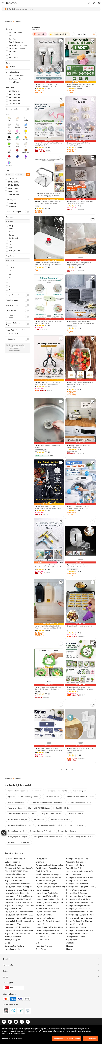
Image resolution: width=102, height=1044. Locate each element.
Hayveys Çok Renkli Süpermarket (80, 877)
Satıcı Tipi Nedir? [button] (21, 330)
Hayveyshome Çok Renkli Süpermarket (19, 927)
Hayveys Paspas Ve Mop (76, 927)
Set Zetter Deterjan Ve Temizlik (48, 877)
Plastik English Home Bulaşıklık (49, 874)
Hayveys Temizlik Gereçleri (60, 819)
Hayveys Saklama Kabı (45, 914)
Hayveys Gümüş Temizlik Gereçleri (80, 836)
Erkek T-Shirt (41, 949)
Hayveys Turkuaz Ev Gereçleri (18, 842)
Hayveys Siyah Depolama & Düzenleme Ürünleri (81, 930)
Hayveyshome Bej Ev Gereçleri (78, 905)
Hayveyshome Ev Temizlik (51, 814)
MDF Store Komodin (74, 874)
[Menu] (3, 3)
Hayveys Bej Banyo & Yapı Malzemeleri (50, 933)
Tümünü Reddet (91, 1038)
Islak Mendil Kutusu (52, 796)
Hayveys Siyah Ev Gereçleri (17, 836)
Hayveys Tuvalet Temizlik (76, 880)
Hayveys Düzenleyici (13, 880)
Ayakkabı (70, 942)
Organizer (11, 796)
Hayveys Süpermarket (16, 831)
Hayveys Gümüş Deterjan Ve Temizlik (81, 886)
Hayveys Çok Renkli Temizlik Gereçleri (48, 836)
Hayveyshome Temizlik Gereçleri (50, 825)
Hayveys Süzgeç (42, 890)
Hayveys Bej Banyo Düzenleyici (48, 921)
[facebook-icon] (22, 1022)
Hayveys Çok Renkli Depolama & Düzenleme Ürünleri (19, 921)
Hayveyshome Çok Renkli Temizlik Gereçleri (50, 899)
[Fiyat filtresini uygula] (28, 174)
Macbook (70, 946)
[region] (51, 1034)
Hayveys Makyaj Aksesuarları (47, 930)
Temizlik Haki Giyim (15, 808)
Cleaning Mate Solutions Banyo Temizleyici (46, 802)
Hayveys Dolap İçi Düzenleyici (17, 893)
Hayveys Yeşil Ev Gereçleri (76, 890)
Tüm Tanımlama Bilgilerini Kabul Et (66, 1038)
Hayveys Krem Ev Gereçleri (17, 819)
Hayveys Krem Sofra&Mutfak (47, 908)
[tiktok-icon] (10, 1022)
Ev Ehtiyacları (36, 791)
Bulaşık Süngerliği (79, 791)
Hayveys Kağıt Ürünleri (75, 924)
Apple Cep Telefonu (44, 946)
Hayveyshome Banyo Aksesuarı (79, 896)
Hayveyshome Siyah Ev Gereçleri (79, 911)
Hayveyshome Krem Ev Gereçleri (18, 886)
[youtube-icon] (16, 1022)
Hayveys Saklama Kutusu (46, 911)
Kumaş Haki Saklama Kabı (15, 874)
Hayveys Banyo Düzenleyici (77, 883)
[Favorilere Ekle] (61, 41)
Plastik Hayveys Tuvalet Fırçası (79, 802)
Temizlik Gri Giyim (62, 808)
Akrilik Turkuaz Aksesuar (15, 877)
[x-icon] (28, 1022)
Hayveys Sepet (42, 924)
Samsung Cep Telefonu (14, 946)
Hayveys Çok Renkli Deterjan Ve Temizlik (50, 902)
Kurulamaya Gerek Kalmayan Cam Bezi (80, 796)
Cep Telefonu (71, 939)
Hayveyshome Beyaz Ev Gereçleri (79, 918)
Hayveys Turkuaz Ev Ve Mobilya (79, 921)
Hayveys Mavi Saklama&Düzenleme (50, 886)
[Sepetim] (99, 3)
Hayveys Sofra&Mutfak (45, 905)
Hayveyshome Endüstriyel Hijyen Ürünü (50, 927)
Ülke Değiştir (8, 982)
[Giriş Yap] (89, 3)
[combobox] (84, 34)
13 (72, 769)
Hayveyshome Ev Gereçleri (46, 883)
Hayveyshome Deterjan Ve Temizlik (19, 905)
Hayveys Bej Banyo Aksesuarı (78, 908)
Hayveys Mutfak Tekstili (45, 918)
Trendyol (8, 21)
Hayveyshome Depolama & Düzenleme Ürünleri (81, 902)
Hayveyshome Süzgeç (14, 924)
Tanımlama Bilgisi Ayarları (12, 1038)
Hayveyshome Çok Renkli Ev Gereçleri (19, 896)
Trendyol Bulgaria (12, 939)
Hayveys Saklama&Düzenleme (17, 883)
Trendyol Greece (42, 936)
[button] (17, 29)
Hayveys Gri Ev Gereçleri (45, 880)
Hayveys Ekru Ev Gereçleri (76, 893)
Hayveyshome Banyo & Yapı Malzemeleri (19, 902)
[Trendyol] (11, 3)
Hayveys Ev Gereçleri (75, 825)
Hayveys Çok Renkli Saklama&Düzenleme (19, 914)
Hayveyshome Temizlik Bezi (47, 893)
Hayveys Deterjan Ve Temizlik (41, 831)
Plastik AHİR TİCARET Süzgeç (39, 808)
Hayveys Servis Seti (13, 908)
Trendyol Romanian (13, 936)
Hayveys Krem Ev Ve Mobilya (77, 933)
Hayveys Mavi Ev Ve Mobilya (47, 896)
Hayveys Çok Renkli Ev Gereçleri (19, 825)
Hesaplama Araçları (13, 949)
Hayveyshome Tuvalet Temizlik (17, 933)
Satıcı (5, 971)
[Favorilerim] (94, 3)
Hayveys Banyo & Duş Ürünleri (78, 899)
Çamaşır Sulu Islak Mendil (57, 791)
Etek (37, 942)
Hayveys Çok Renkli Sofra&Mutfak (19, 930)
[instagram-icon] (4, 1022)
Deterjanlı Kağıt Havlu (16, 802)
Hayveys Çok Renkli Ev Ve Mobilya (18, 899)
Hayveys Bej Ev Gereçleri (67, 831)
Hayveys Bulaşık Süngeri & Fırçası (80, 914)
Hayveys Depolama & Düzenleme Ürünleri (19, 890)
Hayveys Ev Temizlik (75, 814)
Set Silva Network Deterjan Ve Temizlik (22, 814)
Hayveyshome (39, 819)
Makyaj (69, 949)
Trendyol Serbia (42, 939)
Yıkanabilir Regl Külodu (29, 796)
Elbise (7, 942)
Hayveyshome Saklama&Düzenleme (19, 918)
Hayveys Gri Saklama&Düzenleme (19, 911)
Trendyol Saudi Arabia (75, 936)
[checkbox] (9, 119)
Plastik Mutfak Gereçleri (16, 791)
